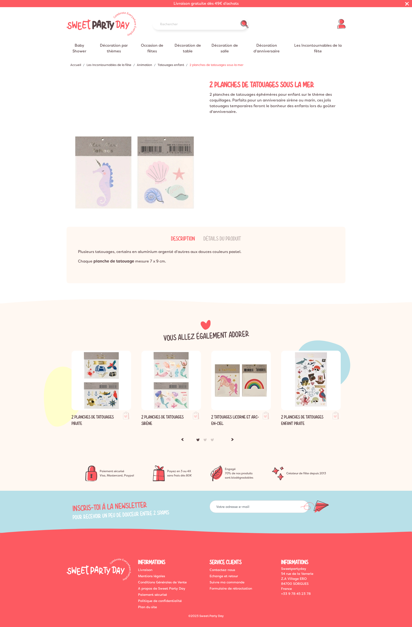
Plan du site (147, 607)
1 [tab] (198, 440)
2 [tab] (206, 440)
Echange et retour (224, 576)
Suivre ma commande (227, 582)
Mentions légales (151, 576)
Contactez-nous (222, 570)
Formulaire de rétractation (231, 588)
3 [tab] (213, 440)
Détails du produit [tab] (222, 238)
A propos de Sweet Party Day (161, 588)
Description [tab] (183, 238)
